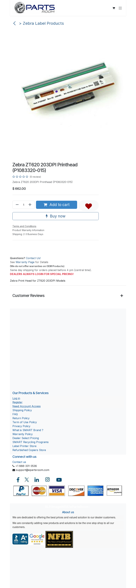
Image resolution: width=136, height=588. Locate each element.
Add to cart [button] (58, 204)
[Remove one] (16, 204)
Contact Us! (33, 258)
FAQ (15, 414)
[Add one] (30, 204)
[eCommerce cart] (113, 8)
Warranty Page (25, 262)
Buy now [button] (57, 216)
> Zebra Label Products (41, 23)
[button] (88, 205)
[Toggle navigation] (120, 7)
